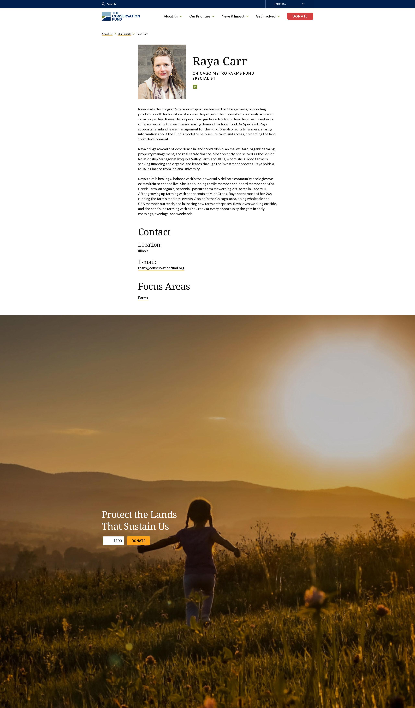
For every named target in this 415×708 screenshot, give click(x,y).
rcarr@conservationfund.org (161, 268)
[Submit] (103, 4)
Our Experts (124, 33)
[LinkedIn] (195, 86)
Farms (143, 298)
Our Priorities (199, 16)
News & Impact (233, 16)
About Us (171, 16)
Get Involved (266, 16)
